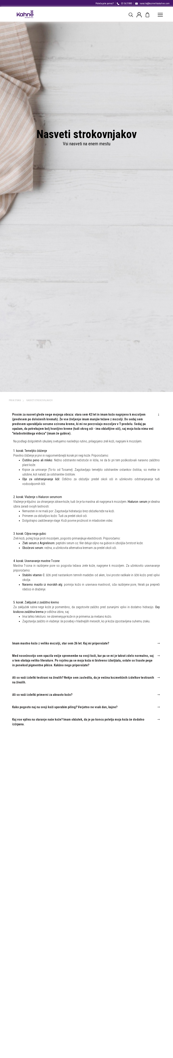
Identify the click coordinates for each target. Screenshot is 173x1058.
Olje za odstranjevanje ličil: (41, 479)
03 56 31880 (126, 3)
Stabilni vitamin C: (33, 575)
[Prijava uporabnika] (139, 14)
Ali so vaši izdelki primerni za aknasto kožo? (42, 694)
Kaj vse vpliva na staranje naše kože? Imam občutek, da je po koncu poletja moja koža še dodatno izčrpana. (78, 722)
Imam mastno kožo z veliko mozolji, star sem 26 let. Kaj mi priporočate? (60, 643)
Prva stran (15, 400)
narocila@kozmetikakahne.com (155, 3)
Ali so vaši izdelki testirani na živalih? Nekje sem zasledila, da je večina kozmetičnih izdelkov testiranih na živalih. (83, 680)
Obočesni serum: (33, 548)
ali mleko (46, 460)
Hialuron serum (137, 501)
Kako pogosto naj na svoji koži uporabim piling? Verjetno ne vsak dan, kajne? (64, 707)
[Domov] (25, 14)
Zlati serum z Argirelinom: (38, 543)
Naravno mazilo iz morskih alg (42, 584)
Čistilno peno (30, 460)
